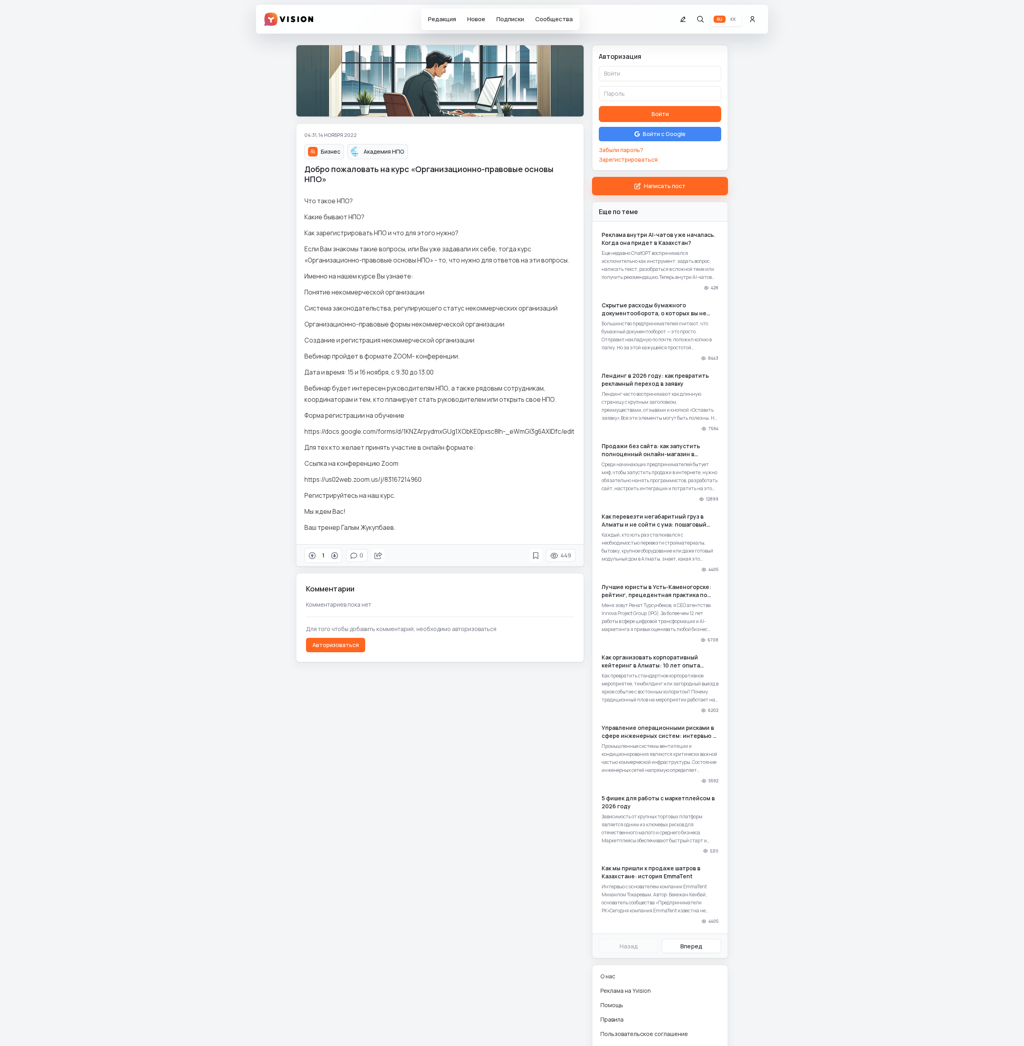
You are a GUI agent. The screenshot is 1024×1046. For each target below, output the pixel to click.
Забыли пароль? (621, 150)
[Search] (700, 19)
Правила (612, 1019)
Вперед (691, 946)
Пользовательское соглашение (644, 1034)
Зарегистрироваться (628, 159)
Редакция (442, 19)
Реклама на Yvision (625, 990)
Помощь (611, 1005)
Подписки (510, 19)
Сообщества (554, 19)
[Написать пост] (683, 19)
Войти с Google (664, 134)
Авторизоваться (335, 645)
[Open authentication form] (752, 19)
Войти (660, 114)
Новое (476, 19)
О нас (607, 976)
